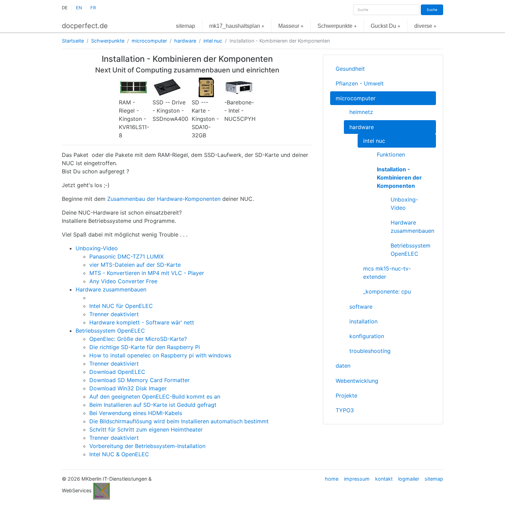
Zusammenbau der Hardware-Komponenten (164, 198)
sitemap (185, 26)
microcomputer (149, 41)
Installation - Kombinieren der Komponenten (399, 177)
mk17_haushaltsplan (236, 26)
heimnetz (361, 111)
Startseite (73, 41)
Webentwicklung (357, 380)
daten (343, 365)
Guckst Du (385, 26)
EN (79, 7)
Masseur (290, 26)
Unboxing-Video (404, 203)
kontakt (384, 479)
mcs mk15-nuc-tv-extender (387, 272)
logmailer (408, 479)
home (331, 479)
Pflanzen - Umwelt (360, 83)
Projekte (346, 395)
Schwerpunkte (337, 26)
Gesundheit (350, 68)
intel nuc (212, 41)
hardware (185, 41)
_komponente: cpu (387, 291)
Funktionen (391, 154)
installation (363, 321)
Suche (432, 10)
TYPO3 (345, 410)
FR (93, 7)
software (360, 306)
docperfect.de (85, 26)
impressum (357, 479)
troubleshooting (370, 350)
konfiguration (366, 336)
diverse (425, 26)
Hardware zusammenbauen (412, 226)
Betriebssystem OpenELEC (410, 249)
